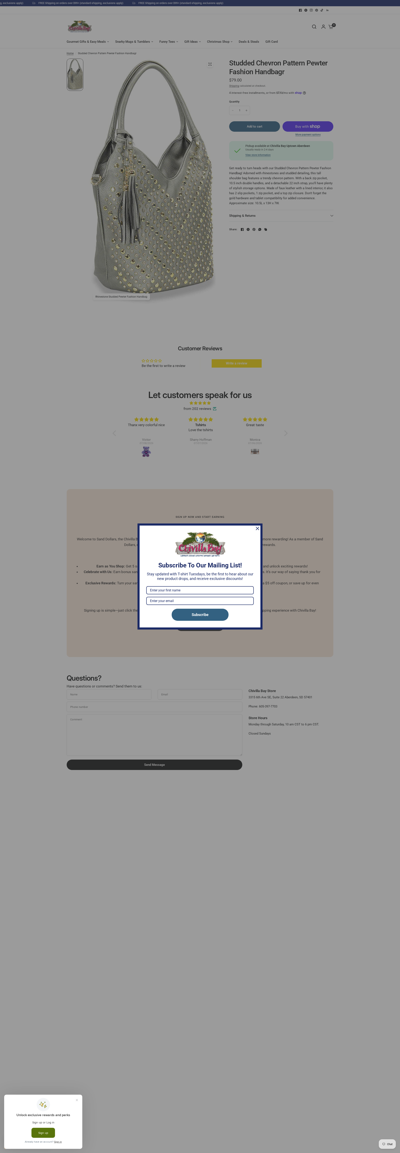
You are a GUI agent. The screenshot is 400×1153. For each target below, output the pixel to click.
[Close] (257, 528)
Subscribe (200, 614)
